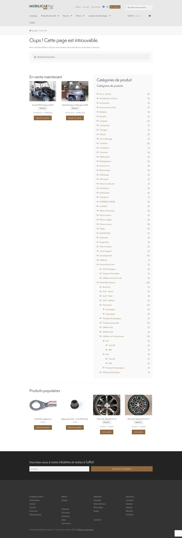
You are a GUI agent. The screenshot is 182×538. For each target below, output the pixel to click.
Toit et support (105, 251)
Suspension (104, 242)
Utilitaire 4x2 (108, 327)
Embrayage (104, 174)
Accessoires (104, 103)
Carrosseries (105, 125)
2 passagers (110, 309)
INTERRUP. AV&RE (107, 201)
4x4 (107, 354)
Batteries (103, 112)
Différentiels (105, 156)
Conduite (103, 143)
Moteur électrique (107, 210)
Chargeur (103, 129)
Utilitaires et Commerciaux (113, 336)
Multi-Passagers (109, 269)
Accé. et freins (105, 94)
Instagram (107, 7)
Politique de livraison (85, 529)
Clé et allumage (106, 138)
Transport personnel (111, 322)
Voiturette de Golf (48, 15)
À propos (86, 7)
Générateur (104, 188)
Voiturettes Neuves (107, 282)
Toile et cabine (106, 246)
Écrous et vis (105, 165)
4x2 (107, 340)
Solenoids (104, 237)
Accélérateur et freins (108, 98)
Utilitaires (103, 260)
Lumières (103, 206)
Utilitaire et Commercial (112, 278)
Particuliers (107, 305)
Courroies (104, 152)
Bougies (103, 116)
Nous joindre (95, 7)
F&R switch (104, 179)
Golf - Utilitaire (109, 300)
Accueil (34, 30)
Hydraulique (105, 192)
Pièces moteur (105, 215)
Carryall (112, 345)
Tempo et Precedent (111, 273)
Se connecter (115, 7)
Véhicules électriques (111, 372)
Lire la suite (106, 432)
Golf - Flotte (108, 296)
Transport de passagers (112, 318)
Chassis (103, 134)
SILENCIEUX (105, 233)
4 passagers (110, 313)
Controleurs (104, 147)
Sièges (102, 228)
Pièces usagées (106, 219)
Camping (33, 15)
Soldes (32, 22)
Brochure (106, 287)
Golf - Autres (108, 291)
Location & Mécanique (98, 15)
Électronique (105, 170)
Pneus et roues (106, 224)
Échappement (105, 161)
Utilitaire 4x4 (108, 331)
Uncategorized (106, 255)
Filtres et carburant (107, 183)
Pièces (79, 15)
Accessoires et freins (108, 107)
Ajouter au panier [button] (42, 118)
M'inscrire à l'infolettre (122, 469)
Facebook (103, 7)
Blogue (78, 7)
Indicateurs (104, 197)
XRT (110, 349)
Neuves (66, 15)
